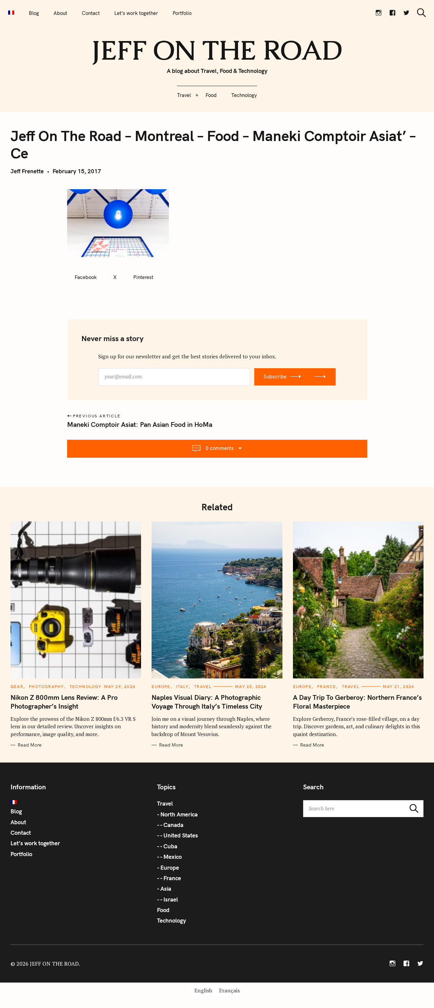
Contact (91, 13)
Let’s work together (136, 13)
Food (211, 95)
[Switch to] (11, 12)
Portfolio (182, 13)
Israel (170, 899)
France (326, 686)
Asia (165, 888)
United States (180, 835)
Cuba (170, 846)
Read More (30, 745)
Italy (182, 686)
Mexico (172, 856)
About (60, 13)
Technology (244, 95)
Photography (46, 686)
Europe (161, 686)
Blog (34, 13)
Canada (173, 824)
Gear (17, 686)
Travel (184, 95)
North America (179, 814)
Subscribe (275, 376)
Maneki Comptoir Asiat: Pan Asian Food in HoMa (139, 424)
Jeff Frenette (27, 171)
